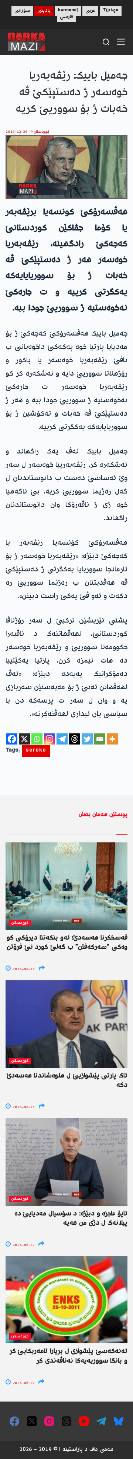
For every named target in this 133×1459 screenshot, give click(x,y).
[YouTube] (84, 1421)
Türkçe (111, 10)
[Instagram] (49, 739)
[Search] (106, 42)
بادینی (44, 10)
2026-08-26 (23, 969)
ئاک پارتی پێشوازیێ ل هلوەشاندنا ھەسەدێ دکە (67, 1080)
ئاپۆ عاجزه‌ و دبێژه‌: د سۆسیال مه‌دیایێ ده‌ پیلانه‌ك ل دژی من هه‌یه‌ (70, 1218)
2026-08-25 (22, 1245)
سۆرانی (22, 10)
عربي (90, 10)
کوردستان (42, 132)
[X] (24, 739)
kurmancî (68, 10)
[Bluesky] (118, 1421)
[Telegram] (62, 739)
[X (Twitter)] (32, 1421)
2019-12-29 (16, 132)
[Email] (99, 739)
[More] (112, 739)
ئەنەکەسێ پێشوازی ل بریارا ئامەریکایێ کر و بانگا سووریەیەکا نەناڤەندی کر (68, 1356)
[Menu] (121, 42)
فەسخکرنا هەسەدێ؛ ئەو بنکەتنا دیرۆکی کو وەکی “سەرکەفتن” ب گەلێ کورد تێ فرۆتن (67, 942)
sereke (35, 751)
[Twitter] (87, 739)
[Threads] (74, 739)
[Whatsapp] (36, 739)
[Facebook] (11, 739)
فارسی (66, 17)
